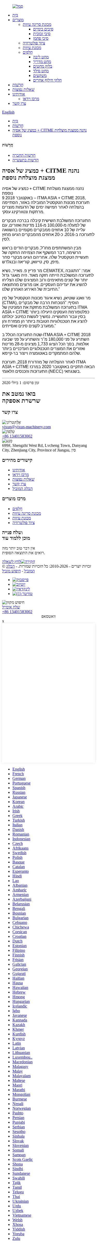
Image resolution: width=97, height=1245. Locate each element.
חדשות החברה (23, 155)
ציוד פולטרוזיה (34, 43)
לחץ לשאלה (11, 561)
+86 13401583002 (17, 436)
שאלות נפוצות (23, 89)
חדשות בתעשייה (25, 160)
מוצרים (18, 20)
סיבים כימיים (43, 29)
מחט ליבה (41, 57)
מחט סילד (41, 71)
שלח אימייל (11, 607)
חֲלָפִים (28, 52)
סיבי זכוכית (41, 33)
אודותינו (18, 94)
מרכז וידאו (31, 99)
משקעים (40, 75)
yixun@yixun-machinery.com (26, 427)
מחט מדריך (42, 61)
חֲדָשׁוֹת (17, 85)
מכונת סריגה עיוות (37, 24)
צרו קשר (19, 103)
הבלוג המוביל (22, 488)
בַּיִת (15, 15)
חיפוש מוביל (11, 571)
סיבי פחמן (40, 38)
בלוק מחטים (42, 66)
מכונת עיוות (32, 47)
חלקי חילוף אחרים (47, 80)
